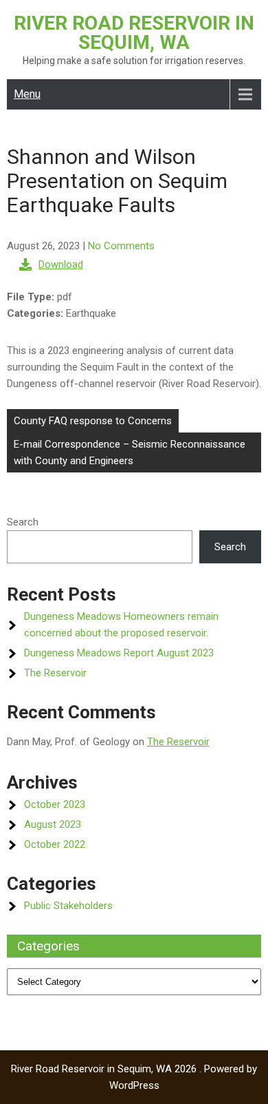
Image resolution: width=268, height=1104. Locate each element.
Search (22, 522)
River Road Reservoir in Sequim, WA (134, 33)
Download (60, 264)
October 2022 (54, 844)
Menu (27, 94)
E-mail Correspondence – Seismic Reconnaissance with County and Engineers (129, 452)
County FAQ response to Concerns (93, 421)
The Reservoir (55, 673)
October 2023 (54, 804)
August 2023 (52, 824)
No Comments (121, 246)
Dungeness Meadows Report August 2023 (119, 653)
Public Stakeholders (68, 905)
